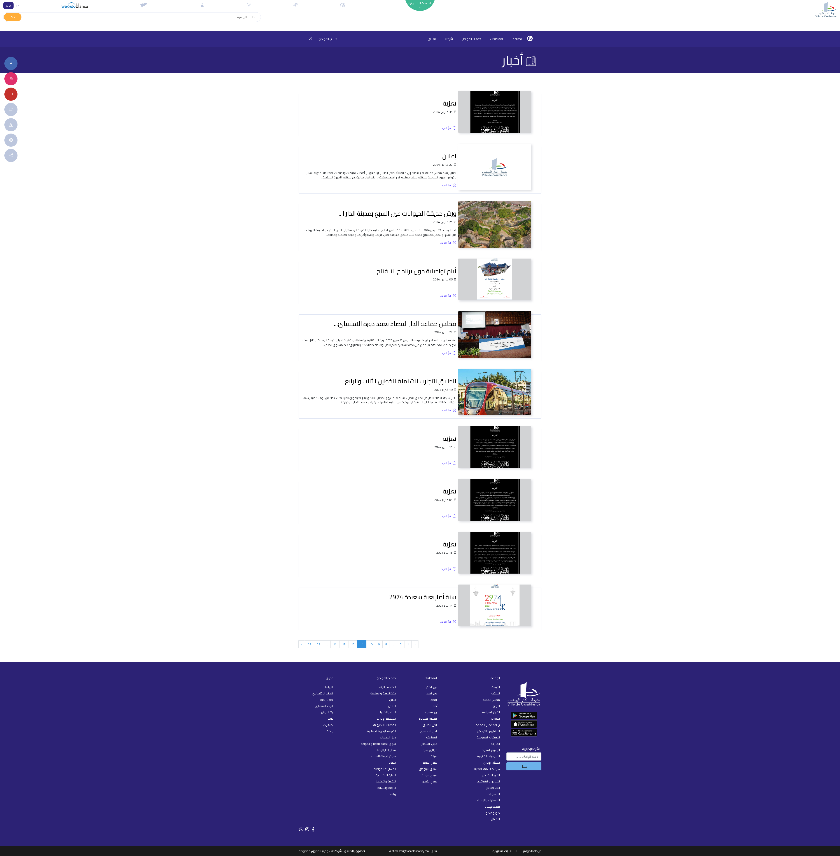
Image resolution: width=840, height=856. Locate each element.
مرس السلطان (429, 743)
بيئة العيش (327, 712)
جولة (330, 718)
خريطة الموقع (532, 851)
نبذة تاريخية (327, 699)
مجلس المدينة (491, 699)
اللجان (496, 706)
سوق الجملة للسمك (383, 756)
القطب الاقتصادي (323, 693)
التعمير (392, 706)
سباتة (434, 756)
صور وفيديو (493, 812)
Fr (17, 5)
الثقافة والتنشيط (386, 781)
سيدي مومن (430, 775)
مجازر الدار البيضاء (386, 750)
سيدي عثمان (430, 781)
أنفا (436, 706)
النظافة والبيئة (387, 687)
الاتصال (495, 819)
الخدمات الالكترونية (384, 724)
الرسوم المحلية (491, 750)
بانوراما (329, 687)
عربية (8, 5)
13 (344, 644)
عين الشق (432, 687)
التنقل (392, 699)
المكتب (495, 693)
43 (309, 644)
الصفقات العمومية (488, 737)
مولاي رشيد (430, 750)
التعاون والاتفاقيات (488, 781)
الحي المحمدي (429, 731)
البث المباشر (493, 787)
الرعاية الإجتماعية (386, 775)
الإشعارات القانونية (504, 851)
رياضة (392, 794)
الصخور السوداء (428, 718)
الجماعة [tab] (517, 39)
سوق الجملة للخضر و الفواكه (378, 743)
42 (318, 644)
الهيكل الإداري (491, 762)
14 (335, 644)
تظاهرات (328, 724)
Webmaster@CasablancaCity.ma (409, 851)
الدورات (495, 718)
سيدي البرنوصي (428, 768)
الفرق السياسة (491, 712)
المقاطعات (497, 39)
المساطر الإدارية (386, 718)
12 (353, 644)
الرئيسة (496, 687)
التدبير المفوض (491, 775)
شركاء (449, 39)
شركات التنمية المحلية (487, 768)
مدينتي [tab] (431, 39)
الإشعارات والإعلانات (488, 800)
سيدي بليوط (430, 762)
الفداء (434, 699)
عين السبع (432, 693)
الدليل (392, 762)
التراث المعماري (324, 706)
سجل (524, 766)
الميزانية (495, 743)
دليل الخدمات (388, 737)
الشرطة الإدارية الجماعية (381, 731)
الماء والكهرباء (387, 712)
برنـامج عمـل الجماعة (488, 724)
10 (371, 644)
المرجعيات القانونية (488, 756)
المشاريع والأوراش (488, 731)
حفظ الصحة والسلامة (383, 693)
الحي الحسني (430, 724)
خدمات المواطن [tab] (471, 39)
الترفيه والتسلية (386, 787)
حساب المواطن (327, 39)
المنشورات (494, 794)
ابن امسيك (431, 712)
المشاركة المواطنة (385, 768)
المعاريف (432, 737)
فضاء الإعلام (492, 806)
